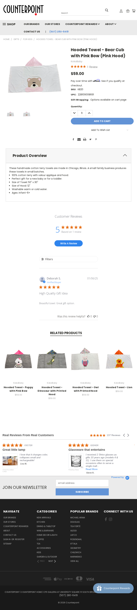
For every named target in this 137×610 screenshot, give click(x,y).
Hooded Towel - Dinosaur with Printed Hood (52, 391)
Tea (38, 543)
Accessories (44, 548)
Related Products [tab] (66, 333)
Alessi (73, 530)
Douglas (75, 521)
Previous (132, 599)
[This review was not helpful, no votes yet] (94, 316)
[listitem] (28, 459)
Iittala (73, 543)
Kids (39, 552)
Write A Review (68, 243)
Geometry (75, 548)
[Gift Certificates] (127, 11)
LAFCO (73, 535)
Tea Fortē (75, 526)
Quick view (18, 355)
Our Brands (31, 24)
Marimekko (76, 556)
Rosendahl (76, 539)
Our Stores (52, 24)
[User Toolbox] (121, 11)
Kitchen (41, 521)
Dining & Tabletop (46, 526)
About (109, 24)
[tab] (68, 155)
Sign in (7, 539)
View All (74, 561)
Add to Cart (18, 361)
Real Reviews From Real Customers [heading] (28, 435)
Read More (92, 469)
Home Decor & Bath (47, 535)
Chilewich (75, 552)
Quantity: (76, 106)
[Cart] (133, 11)
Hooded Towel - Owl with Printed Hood (86, 389)
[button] (124, 435)
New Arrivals (44, 517)
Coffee (40, 539)
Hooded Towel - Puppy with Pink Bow (18, 389)
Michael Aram (77, 517)
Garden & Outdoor (47, 556)
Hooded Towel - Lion (119, 387)
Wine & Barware (45, 530)
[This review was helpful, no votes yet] (88, 316)
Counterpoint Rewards (81, 24)
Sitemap (7, 543)
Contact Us (32, 31)
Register (19, 539)
